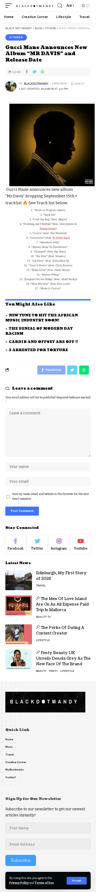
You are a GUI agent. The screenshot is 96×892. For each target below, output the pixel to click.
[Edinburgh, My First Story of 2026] (18, 580)
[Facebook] (15, 544)
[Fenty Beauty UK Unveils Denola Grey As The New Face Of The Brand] (18, 659)
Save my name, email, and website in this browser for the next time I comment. (50, 496)
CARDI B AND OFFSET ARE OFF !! (43, 342)
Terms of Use (44, 883)
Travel (41, 585)
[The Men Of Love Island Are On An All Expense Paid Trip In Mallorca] (18, 605)
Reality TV (43, 616)
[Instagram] (59, 544)
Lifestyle (43, 640)
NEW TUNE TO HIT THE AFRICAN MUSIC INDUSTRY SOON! (41, 318)
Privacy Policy (19, 883)
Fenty (53, 670)
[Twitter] (37, 544)
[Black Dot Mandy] (35, 5)
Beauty (41, 670)
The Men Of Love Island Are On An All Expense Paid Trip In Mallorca (62, 604)
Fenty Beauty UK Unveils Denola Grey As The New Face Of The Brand (63, 658)
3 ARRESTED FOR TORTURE (38, 350)
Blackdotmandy (36, 83)
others (16, 37)
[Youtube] (81, 544)
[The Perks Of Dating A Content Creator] (18, 634)
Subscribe (20, 860)
